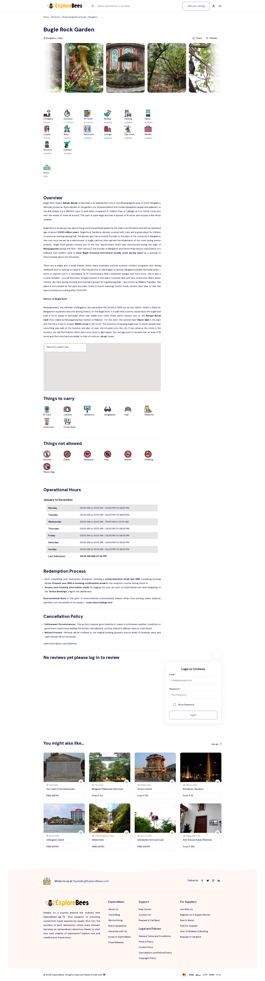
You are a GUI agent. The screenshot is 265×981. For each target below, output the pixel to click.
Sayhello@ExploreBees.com (91, 881)
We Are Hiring (115, 920)
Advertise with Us (117, 931)
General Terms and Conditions (155, 936)
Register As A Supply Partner (195, 914)
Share (199, 38)
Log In (193, 714)
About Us (113, 909)
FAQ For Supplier (189, 925)
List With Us (186, 909)
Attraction (56, 17)
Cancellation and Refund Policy (155, 952)
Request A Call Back (149, 920)
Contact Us (145, 914)
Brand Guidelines (117, 925)
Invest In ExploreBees (119, 936)
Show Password (186, 704)
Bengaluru (93, 17)
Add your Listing (196, 6)
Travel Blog (114, 914)
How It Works (187, 920)
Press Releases (116, 942)
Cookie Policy (146, 947)
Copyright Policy (147, 958)
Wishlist (213, 38)
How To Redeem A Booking (194, 931)
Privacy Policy (146, 941)
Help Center (145, 909)
